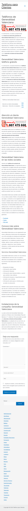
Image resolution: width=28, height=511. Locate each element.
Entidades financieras (9, 437)
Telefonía (6, 488)
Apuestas (6, 420)
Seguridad (6, 476)
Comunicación (7, 428)
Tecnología (6, 485)
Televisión (6, 490)
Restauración (7, 471)
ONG (5, 466)
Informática (6, 447)
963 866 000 (23, 105)
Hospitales (6, 444)
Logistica (6, 454)
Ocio (5, 464)
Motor (5, 459)
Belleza (5, 423)
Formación (6, 440)
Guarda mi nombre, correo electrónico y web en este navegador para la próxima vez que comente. (14, 385)
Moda (5, 456)
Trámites (6, 492)
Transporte (6, 495)
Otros (5, 468)
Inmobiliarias (7, 449)
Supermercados (8, 483)
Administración (7, 413)
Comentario (6, 346)
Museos (6, 461)
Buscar (5, 401)
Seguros (6, 478)
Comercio (6, 425)
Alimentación (7, 418)
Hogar (5, 442)
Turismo (6, 497)
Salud (5, 473)
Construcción (7, 430)
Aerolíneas (6, 416)
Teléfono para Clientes (10, 6)
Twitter (5, 220)
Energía (5, 435)
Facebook (5, 218)
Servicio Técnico (8, 480)
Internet (6, 452)
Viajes (5, 499)
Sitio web (5, 222)
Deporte (6, 432)
